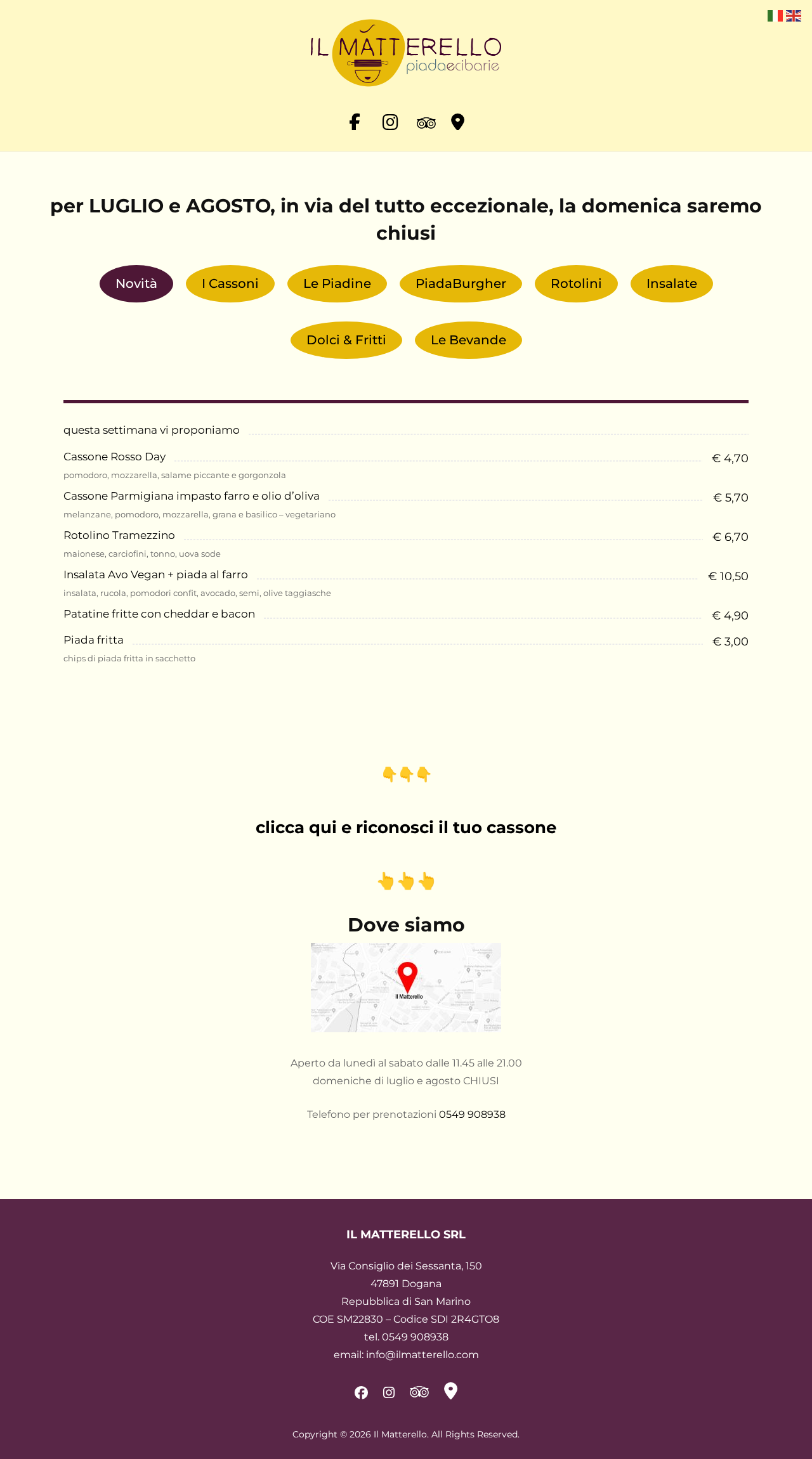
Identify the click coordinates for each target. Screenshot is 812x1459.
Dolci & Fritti (346, 339)
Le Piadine (337, 283)
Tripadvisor (423, 117)
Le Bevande (468, 339)
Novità (136, 283)
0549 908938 (472, 1114)
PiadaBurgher (461, 283)
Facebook (354, 117)
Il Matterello (400, 1434)
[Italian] (775, 15)
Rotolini (576, 283)
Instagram (389, 117)
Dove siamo (406, 925)
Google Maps (457, 117)
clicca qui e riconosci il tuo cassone (406, 827)
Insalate (671, 283)
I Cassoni (230, 283)
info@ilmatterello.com (422, 1355)
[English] (793, 15)
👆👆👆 (406, 881)
